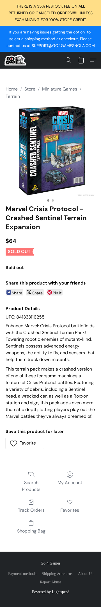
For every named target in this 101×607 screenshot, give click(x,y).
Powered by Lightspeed (50, 592)
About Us (85, 574)
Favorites (69, 510)
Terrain (13, 96)
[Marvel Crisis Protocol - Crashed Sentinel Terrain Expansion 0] (50, 151)
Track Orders (31, 510)
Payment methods (22, 574)
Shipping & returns (57, 574)
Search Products (31, 486)
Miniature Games (59, 89)
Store (29, 89)
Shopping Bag (31, 531)
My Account (70, 483)
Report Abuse (50, 582)
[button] (15, 60)
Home (12, 89)
